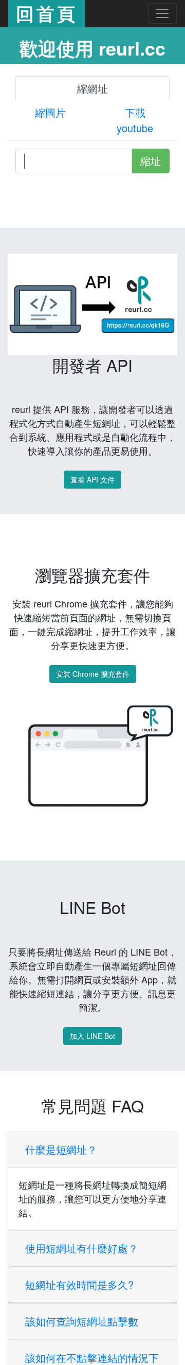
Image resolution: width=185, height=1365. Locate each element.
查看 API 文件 (92, 479)
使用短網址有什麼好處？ (81, 1348)
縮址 (150, 160)
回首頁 (47, 13)
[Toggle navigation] (162, 13)
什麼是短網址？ (61, 1250)
